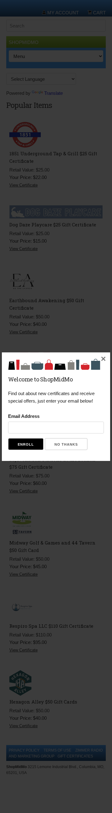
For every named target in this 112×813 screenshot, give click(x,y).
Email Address (24, 416)
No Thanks (66, 444)
